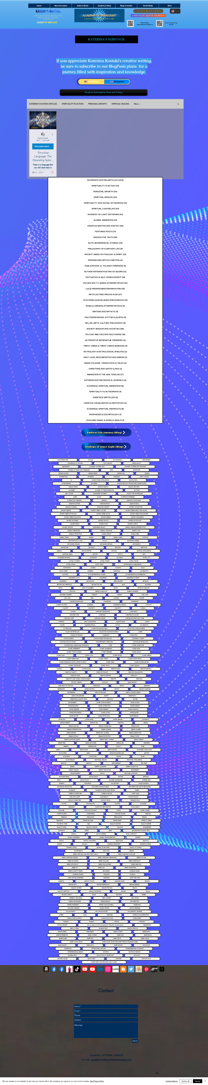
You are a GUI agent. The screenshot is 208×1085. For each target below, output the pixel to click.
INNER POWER (63, 938)
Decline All (185, 1081)
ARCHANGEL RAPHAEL (106, 544)
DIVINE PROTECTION (104, 716)
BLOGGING (148, 584)
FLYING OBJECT (135, 807)
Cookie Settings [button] (172, 1081)
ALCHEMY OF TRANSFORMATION (104, 490)
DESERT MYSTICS (89, 689)
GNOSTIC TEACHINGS (90, 840)
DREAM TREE (61, 743)
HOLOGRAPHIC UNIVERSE (135, 911)
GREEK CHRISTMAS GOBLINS (70, 857)
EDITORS (146, 753)
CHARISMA (90, 604)
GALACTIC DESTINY (115, 824)
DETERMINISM (71, 692)
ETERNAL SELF (146, 780)
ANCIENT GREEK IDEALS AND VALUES (136, 510)
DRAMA (146, 722)
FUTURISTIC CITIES (62, 824)
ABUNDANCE (65, 466)
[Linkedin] (100, 969)
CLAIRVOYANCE (120, 621)
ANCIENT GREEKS (106, 517)
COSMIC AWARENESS (106, 648)
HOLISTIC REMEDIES (134, 908)
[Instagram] (108, 969)
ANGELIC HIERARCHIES (74, 530)
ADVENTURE (136, 470)
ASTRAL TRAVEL (134, 561)
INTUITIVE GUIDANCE (134, 952)
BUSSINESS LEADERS (66, 594)
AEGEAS (147, 473)
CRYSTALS (105, 682)
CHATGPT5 (117, 608)
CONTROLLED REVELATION (140, 642)
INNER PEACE (148, 935)
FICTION (64, 803)
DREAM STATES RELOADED (72, 739)
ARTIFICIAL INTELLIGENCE (144, 551)
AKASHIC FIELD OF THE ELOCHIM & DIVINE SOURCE (131, 483)
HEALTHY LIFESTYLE (63, 891)
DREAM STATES (134, 736)
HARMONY (61, 881)
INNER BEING (90, 931)
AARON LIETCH (136, 463)
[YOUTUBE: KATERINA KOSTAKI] (85, 969)
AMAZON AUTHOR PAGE (134, 500)
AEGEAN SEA (121, 473)
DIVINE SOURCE (135, 702)
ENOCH (102, 773)
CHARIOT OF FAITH (61, 604)
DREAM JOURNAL (106, 729)
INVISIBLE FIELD (72, 955)
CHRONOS (61, 621)
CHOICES (73, 611)
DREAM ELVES (135, 726)
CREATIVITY (134, 675)
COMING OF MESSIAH (76, 635)
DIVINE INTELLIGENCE (75, 712)
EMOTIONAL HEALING (101, 759)
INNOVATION (146, 945)
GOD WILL (85, 844)
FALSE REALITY (104, 797)
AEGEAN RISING (92, 473)
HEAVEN (123, 891)
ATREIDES (90, 571)
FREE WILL (148, 813)
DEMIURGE (147, 685)
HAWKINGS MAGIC (119, 881)
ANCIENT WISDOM (67, 527)
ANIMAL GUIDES (118, 537)
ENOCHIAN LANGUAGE (130, 773)
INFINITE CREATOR (132, 928)
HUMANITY (66, 921)
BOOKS (116, 588)
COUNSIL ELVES (86, 668)
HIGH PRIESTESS (134, 901)
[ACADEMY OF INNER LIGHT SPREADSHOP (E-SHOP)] (69, 969)
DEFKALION (96, 685)
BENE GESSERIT (118, 581)
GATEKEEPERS (147, 827)
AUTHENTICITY (144, 571)
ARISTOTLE (144, 547)
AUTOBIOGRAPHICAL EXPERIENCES (135, 574)
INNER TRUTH (117, 938)
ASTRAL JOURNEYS (74, 561)
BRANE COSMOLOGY (101, 591)
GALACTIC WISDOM (91, 827)
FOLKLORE (61, 810)
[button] (178, 104)
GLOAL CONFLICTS (131, 834)
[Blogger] (123, 969)
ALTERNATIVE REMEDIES (128, 497)
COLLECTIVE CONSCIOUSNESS (136, 628)
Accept (197, 1081)
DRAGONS (121, 722)
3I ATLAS (90, 460)
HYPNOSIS (142, 921)
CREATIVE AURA (115, 668)
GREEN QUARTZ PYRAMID (75, 871)
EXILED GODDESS (144, 783)
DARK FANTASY (132, 682)
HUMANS (91, 921)
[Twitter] (131, 969)
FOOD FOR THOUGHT (90, 810)
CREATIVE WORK (75, 675)
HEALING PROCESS (107, 888)
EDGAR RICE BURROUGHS (117, 753)
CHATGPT (65, 608)
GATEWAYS (61, 830)
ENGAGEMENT (135, 770)
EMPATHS (63, 763)
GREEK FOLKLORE (104, 861)
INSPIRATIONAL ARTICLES (98, 948)
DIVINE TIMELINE (117, 719)
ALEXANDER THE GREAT (100, 493)
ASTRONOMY (67, 567)
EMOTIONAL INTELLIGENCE (134, 759)
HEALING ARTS (72, 884)
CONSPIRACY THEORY (138, 638)
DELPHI (122, 685)
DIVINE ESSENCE (135, 706)
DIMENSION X (132, 695)
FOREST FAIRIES (145, 810)
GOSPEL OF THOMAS (136, 847)
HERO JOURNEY (106, 898)
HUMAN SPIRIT (137, 918)
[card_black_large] (154, 969)
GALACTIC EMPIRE (146, 824)
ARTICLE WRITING (86, 551)
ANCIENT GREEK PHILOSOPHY (72, 517)
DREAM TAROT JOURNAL (107, 739)
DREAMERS (147, 743)
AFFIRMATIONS (63, 476)
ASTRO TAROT (99, 564)
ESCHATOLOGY (84, 780)
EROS (58, 780)
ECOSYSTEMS (63, 753)
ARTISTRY (95, 554)
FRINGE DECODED (88, 820)
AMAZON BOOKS (105, 503)
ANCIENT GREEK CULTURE (98, 510)
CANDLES (94, 594)
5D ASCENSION (117, 460)
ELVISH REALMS (70, 759)
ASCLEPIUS (120, 557)
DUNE (142, 746)
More (136, 104)
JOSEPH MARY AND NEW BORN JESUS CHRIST (104, 962)
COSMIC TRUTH (105, 665)
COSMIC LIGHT (61, 655)
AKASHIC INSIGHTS (103, 486)
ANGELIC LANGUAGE (106, 530)
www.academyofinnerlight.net (145, 24)
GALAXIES (120, 827)
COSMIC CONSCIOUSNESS (74, 652)
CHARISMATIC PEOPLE (119, 604)
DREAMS (66, 746)
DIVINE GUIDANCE (133, 709)
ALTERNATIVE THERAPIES (74, 500)
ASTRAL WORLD (70, 564)
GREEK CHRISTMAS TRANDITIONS (107, 857)
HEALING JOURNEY (76, 888)
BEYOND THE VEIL (97, 584)
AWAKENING (103, 577)
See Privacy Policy (97, 1081)
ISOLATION (137, 955)
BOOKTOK (72, 591)
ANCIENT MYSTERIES (72, 520)
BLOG (123, 584)
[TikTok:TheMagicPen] (77, 969)
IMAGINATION (147, 925)
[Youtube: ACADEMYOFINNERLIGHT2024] (92, 969)
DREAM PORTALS (73, 736)
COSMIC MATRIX (117, 655)
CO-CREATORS (67, 628)
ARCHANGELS (136, 544)
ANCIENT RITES (103, 524)
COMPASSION (133, 635)
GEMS (110, 830)
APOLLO (104, 540)
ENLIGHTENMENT (75, 773)
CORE (110, 645)
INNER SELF (90, 938)
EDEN (88, 753)
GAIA (88, 824)
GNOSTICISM (119, 840)
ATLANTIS (118, 567)
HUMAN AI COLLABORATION (141, 915)
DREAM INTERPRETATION (74, 729)
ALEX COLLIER (69, 493)
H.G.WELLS (132, 874)
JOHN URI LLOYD (146, 958)
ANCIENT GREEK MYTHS (103, 513)
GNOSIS (61, 840)
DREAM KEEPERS (71, 733)
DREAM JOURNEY (136, 729)
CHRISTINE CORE (74, 615)
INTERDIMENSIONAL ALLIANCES (134, 948)
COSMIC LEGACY (136, 652)
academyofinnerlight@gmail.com (111, 1059)
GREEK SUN (101, 867)
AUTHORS (65, 574)
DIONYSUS (110, 699)
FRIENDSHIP (59, 820)
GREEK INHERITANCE (134, 861)
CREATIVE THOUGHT (102, 672)
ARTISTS (120, 554)
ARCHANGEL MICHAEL (73, 544)
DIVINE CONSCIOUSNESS (104, 702)
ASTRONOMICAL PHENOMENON (133, 564)
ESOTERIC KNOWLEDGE (115, 780)
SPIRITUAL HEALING (120, 104)
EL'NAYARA (66, 756)
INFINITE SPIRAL (62, 931)
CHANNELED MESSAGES (76, 601)
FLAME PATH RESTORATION (103, 807)
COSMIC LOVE (89, 655)
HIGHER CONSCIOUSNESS (106, 904)
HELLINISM (119, 894)
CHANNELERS (107, 601)
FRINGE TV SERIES (146, 820)
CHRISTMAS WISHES (99, 618)
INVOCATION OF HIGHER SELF (105, 955)
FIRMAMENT (71, 807)
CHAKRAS (116, 598)
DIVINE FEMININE (103, 709)
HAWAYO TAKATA (89, 881)
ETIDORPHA (87, 783)
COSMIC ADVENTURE (138, 645)
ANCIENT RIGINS (74, 524)
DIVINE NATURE (73, 716)
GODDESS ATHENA (145, 844)
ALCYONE (136, 490)
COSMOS (59, 668)
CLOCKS (117, 625)
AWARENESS (63, 581)
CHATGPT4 (91, 608)
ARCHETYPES (64, 547)
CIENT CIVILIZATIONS (90, 621)
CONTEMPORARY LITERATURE (104, 642)
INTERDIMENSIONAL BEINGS (75, 952)
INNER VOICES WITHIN (76, 941)
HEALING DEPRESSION (103, 884)
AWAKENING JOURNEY (133, 577)
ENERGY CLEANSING (100, 766)
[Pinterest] (146, 969)
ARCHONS (118, 547)
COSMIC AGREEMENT (74, 648)
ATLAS (143, 567)
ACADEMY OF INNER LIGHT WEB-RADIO (79, 470)
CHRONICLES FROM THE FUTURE (134, 618)
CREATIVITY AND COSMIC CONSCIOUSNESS (78, 679)
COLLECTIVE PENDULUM (72, 631)
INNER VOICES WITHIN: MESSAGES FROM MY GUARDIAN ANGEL (120, 941)
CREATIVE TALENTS (70, 672)
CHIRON (143, 608)
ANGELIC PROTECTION (75, 534)
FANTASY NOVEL (105, 800)
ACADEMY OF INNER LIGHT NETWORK (135, 466)
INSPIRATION (68, 948)
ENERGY (72, 766)
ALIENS (75, 497)
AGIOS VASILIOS (144, 476)
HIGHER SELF (137, 904)
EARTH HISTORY (112, 749)
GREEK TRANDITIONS (130, 867)
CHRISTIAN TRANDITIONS (103, 611)
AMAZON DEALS (134, 503)
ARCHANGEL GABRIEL (133, 540)
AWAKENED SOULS (74, 577)
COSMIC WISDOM (134, 665)
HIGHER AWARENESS (73, 904)
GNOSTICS (146, 840)
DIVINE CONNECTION (104, 706)
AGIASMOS (117, 476)
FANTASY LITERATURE (74, 800)
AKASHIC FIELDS (73, 486)
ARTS (144, 554)
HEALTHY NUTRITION (95, 891)
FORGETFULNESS (62, 813)
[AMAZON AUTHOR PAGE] (46, 969)
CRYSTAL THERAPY (76, 682)
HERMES (144, 894)
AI (71, 480)
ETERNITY (62, 783)
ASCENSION (93, 557)
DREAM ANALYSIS (74, 726)
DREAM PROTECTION (104, 736)
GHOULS (73, 834)
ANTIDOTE (145, 537)
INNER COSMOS (118, 931)
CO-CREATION (144, 625)
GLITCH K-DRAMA (101, 834)
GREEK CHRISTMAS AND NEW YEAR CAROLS (85, 854)
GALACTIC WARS (61, 827)
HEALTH (134, 888)
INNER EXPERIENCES (62, 935)
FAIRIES (137, 790)
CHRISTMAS (102, 615)
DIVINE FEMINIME (74, 709)
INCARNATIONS (103, 928)
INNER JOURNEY (92, 935)
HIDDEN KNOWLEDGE (75, 901)
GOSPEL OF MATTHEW (103, 847)
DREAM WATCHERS (90, 743)
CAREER (119, 594)
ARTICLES (114, 551)
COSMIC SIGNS (110, 662)
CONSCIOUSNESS (69, 638)
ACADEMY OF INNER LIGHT (97, 466)
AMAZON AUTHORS (74, 503)
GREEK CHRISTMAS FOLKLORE (126, 854)
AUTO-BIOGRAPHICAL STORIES (96, 574)
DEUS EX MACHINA (100, 692)
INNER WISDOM (62, 945)
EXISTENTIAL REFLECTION (64, 786)
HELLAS (148, 891)
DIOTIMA (135, 699)
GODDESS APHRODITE (113, 844)
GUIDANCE (107, 874)
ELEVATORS (93, 756)
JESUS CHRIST (91, 958)
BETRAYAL (146, 581)
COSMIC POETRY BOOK (134, 658)
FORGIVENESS (91, 813)
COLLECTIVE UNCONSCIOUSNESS (108, 631)
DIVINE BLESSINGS (73, 706)
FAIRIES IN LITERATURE (75, 793)
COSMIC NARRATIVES (73, 658)
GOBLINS (59, 844)
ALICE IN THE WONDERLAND (135, 493)
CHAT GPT (149, 604)
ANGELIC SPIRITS (64, 537)
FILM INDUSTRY (90, 803)
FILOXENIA (143, 803)
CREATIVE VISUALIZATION (135, 672)
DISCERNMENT (72, 702)
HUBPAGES (110, 915)
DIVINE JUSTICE (105, 712)
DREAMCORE (120, 743)
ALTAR (99, 497)
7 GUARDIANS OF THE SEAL (75, 463)
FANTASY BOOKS (133, 797)
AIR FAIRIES (94, 483)
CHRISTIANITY (133, 611)
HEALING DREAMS (134, 884)
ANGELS (91, 537)
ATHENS (93, 567)
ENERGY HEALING (74, 770)
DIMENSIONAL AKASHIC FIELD (78, 699)
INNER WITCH (90, 945)
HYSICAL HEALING (62, 925)
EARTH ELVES (84, 749)
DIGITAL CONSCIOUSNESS (133, 692)
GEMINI (87, 830)
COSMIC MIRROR (146, 655)
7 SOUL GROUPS (107, 463)
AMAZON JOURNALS (71, 507)
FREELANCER (90, 817)
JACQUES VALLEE (62, 958)
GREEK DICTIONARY (73, 861)
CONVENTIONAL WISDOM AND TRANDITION (76, 645)
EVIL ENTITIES (115, 783)
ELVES (143, 756)
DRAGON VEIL (94, 722)
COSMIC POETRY (103, 658)
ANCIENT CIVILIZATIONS (136, 507)
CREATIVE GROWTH (145, 668)
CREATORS (139, 679)
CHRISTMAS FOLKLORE (132, 615)
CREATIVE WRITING (105, 675)
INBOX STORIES (74, 928)
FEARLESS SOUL (135, 800)
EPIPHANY (146, 776)
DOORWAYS (145, 719)
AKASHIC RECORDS (133, 486)
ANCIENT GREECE (66, 510)
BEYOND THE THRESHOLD (64, 584)
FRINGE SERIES (117, 820)
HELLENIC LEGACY (67, 894)
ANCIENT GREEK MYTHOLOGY (68, 513)
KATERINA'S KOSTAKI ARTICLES (43, 104)
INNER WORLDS (118, 945)
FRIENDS (144, 817)
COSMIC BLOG (136, 648)
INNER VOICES (145, 938)
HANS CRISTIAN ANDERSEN (75, 877)
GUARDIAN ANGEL (135, 871)
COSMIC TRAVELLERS (75, 665)
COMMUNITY (106, 635)
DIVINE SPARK (89, 719)
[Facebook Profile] (54, 969)
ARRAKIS (59, 551)
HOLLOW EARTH (70, 911)
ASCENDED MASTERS (64, 557)
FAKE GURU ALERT (74, 797)
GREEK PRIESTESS (136, 864)
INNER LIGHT (120, 935)
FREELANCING (118, 817)
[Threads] (162, 969)
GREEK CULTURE (141, 857)
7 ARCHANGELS (146, 460)
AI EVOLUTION (133, 480)
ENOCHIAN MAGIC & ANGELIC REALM (44, 146)
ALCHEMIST (72, 490)
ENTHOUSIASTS (93, 776)
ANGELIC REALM (106, 534)
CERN (92, 598)
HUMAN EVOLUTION (107, 918)
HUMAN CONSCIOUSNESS (74, 918)
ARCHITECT (91, 547)
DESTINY (116, 689)
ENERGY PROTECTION (105, 770)
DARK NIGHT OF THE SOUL (65, 685)
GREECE (131, 850)
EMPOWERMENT (116, 763)
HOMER (61, 915)
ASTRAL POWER (104, 561)
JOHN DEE (118, 958)
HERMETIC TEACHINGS (75, 898)
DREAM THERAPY (139, 739)
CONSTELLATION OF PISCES (68, 642)
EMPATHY (89, 763)
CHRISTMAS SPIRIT (69, 618)
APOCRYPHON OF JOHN (75, 540)
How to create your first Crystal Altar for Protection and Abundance (105, 925)
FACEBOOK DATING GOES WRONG (105, 790)
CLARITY (147, 621)
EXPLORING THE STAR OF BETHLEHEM (140, 786)
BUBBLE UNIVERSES (132, 591)
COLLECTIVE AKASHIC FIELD (99, 628)
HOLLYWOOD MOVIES (101, 911)
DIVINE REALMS (134, 716)
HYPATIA (116, 921)
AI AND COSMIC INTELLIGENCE (100, 480)
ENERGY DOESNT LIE (132, 766)
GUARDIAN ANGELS (78, 874)
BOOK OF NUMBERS (88, 588)
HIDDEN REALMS (105, 901)
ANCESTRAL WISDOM (103, 507)
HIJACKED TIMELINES (73, 908)
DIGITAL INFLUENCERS (78, 695)
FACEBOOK (72, 790)
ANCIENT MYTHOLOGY (135, 520)
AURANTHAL (116, 571)
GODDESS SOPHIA (71, 847)
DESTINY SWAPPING (144, 689)
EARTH (58, 749)
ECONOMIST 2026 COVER (144, 749)
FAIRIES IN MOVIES (107, 793)
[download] (139, 969)
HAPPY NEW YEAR (135, 877)
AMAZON (104, 500)
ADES (111, 470)
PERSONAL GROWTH (97, 104)
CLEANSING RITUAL (89, 625)
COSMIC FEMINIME (106, 652)
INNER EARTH (146, 931)
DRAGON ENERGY (65, 722)
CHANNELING (134, 601)
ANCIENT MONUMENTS (137, 517)
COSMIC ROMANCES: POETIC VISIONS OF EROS (72, 662)
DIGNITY (106, 695)
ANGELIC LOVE (136, 530)
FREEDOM (64, 817)
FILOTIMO (117, 803)
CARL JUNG (145, 594)
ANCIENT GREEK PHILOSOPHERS (139, 513)
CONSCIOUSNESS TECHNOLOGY (103, 638)
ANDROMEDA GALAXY (99, 527)
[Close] (205, 1081)
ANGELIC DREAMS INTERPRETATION (135, 527)
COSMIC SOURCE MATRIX (141, 662)
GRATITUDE (106, 850)
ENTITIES (120, 776)
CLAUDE (62, 625)
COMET (140, 631)
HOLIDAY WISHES (104, 908)
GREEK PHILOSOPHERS (104, 864)
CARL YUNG (67, 598)
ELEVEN (119, 756)
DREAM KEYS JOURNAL (102, 733)
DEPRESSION (61, 689)
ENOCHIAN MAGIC (64, 776)
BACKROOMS (90, 581)
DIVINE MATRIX (134, 712)
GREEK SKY (75, 867)
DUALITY (118, 746)
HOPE (85, 915)
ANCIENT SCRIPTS (133, 524)
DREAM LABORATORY (135, 733)
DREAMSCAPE (92, 746)
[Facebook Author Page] (61, 969)
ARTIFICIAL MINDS (67, 554)
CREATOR (113, 679)
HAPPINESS (106, 877)
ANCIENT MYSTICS (103, 520)
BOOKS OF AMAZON (143, 588)
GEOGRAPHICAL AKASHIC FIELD (141, 830)
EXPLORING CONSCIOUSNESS (100, 786)
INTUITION (106, 952)
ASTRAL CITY (146, 557)
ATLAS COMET (63, 571)
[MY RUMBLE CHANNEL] (115, 969)
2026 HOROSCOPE (62, 460)
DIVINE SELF (62, 719)
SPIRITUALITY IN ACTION (72, 104)
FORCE (119, 810)
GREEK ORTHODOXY (72, 864)
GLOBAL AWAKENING (74, 837)
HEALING (147, 881)
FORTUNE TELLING (120, 813)
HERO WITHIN (135, 898)
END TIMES (144, 763)
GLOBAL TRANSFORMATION (107, 837)
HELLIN (94, 894)
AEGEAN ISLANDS (63, 473)
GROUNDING (106, 871)
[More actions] (53, 134)
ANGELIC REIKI (135, 534)
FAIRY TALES (135, 793)
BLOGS (60, 588)
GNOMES (137, 837)
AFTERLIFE (91, 476)
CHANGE (141, 598)
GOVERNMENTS (78, 850)
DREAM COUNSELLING (105, 726)
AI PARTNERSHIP (66, 483)
